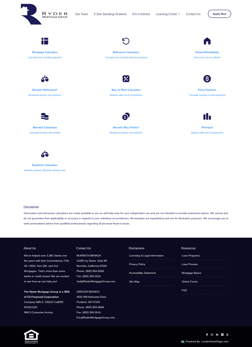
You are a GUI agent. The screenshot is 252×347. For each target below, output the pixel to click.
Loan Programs (191, 255)
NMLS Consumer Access (38, 312)
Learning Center (167, 14)
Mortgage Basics (191, 272)
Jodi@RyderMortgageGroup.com (96, 281)
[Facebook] (207, 334)
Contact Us (193, 14)
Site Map (134, 281)
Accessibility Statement (142, 272)
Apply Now (219, 13)
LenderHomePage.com (214, 341)
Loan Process (190, 264)
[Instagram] (212, 334)
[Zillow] (222, 334)
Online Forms (190, 281)
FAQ (184, 290)
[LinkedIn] (217, 334)
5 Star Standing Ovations (110, 14)
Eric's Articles (141, 14)
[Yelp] (227, 334)
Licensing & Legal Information (146, 255)
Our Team (81, 14)
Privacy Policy (137, 264)
